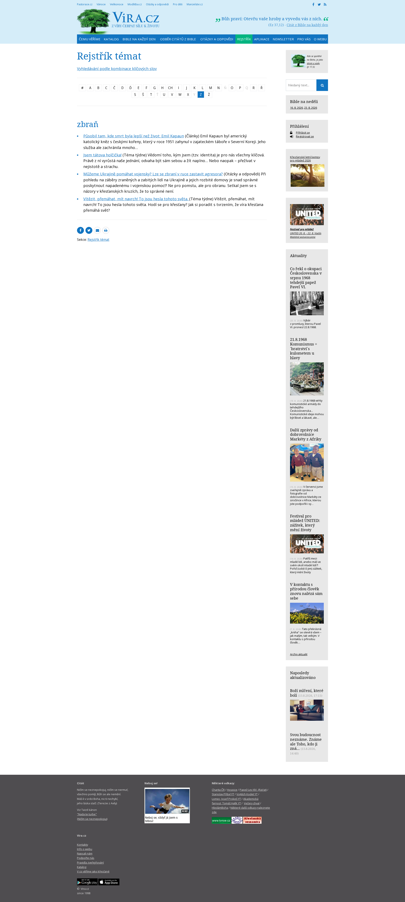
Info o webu (84, 849)
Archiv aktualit (298, 654)
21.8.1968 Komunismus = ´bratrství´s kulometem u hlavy (303, 348)
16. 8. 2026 (296, 108)
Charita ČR (218, 790)
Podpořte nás (85, 858)
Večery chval (251, 803)
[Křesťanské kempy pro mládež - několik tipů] (307, 175)
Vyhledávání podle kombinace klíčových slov (117, 68)
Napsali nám (84, 853)
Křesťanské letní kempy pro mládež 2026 (305, 158)
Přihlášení (299, 126)
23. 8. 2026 (310, 108)
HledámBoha (220, 808)
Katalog (81, 867)
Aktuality (298, 255)
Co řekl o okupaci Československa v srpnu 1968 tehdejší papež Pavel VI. (306, 278)
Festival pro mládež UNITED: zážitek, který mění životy (305, 522)
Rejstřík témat (98, 239)
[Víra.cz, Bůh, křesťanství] (118, 21)
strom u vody (313, 63)
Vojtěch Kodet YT (247, 794)
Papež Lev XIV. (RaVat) (253, 790)
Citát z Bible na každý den (307, 25)
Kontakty (82, 844)
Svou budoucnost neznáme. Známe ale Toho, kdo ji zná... (306, 741)
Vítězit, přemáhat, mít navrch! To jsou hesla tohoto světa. (136, 198)
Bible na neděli (304, 101)
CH (170, 87)
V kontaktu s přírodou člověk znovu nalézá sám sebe (306, 591)
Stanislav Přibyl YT (223, 794)
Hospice (232, 790)
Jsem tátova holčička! (102, 154)
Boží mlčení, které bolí (306, 693)
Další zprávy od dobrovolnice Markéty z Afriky (305, 434)
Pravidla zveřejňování (90, 862)
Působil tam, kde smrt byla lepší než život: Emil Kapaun (133, 135)
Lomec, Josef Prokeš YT (226, 799)
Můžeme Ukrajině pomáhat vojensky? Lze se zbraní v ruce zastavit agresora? (153, 173)
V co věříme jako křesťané (93, 871)
